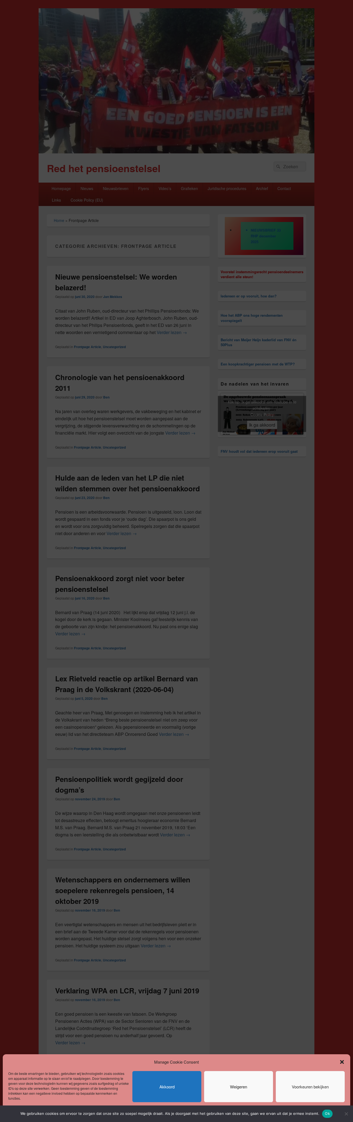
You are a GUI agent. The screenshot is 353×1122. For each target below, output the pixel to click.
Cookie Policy (18, 1111)
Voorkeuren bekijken (310, 1087)
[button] (342, 1062)
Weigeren (238, 1087)
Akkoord (167, 1087)
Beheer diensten (326, 1111)
